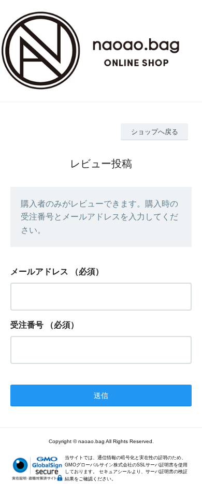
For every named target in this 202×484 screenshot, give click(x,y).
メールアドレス (39, 271)
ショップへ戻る (154, 132)
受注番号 (27, 324)
